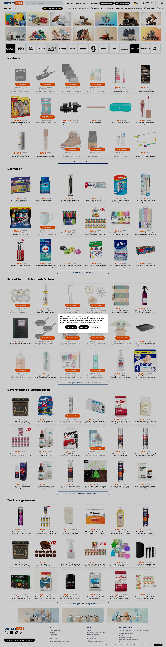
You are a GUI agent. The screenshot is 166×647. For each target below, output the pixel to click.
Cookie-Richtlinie (71, 331)
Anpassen (95, 327)
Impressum (81, 331)
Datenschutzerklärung (93, 331)
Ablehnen (83, 327)
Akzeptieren (71, 327)
